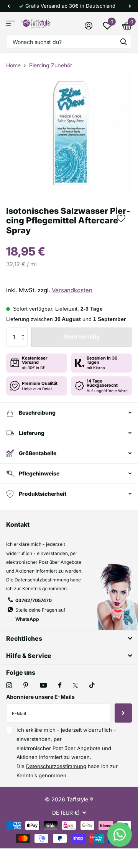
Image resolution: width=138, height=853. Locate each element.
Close (69, 638)
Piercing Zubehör (50, 65)
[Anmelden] (88, 25)
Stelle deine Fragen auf (40, 614)
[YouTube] (43, 685)
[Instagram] (9, 685)
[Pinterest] (25, 685)
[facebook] (59, 685)
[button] (8, 6)
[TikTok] (92, 685)
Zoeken (123, 41)
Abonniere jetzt (123, 713)
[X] (75, 685)
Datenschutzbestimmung (42, 580)
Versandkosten (72, 290)
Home (13, 65)
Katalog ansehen (10, 23)
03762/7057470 (33, 600)
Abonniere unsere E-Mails (40, 696)
